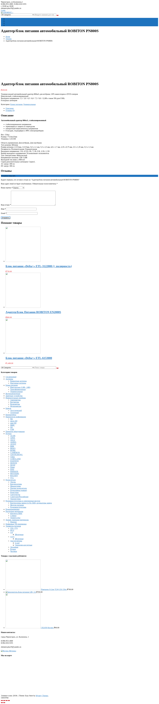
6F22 (12, 530)
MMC (12, 425)
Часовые (13, 551)
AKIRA (13, 442)
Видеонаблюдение (13, 394)
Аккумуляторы (16, 541)
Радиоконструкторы (18, 507)
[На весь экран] (6, 700)
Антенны (9, 379)
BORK (13, 450)
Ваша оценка (7, 188)
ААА (12, 537)
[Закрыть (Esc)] (2, 700)
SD (11, 427)
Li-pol (17, 543)
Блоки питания (16, 104)
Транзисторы (15, 499)
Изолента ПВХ (16, 514)
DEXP (12, 465)
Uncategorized (11, 377)
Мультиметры (15, 406)
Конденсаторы (16, 484)
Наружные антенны (18, 383)
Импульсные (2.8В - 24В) (20, 387)
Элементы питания (13, 526)
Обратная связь (12, 25)
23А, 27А (14, 528)
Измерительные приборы (16, 398)
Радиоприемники (12, 509)
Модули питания (17, 505)
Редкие (13, 549)
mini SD (13, 423)
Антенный (14, 413)
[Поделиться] (4, 700)
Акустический (16, 410)
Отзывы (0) (10, 110)
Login (3, 10)
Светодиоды (15, 495)
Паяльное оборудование (15, 431)
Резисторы (14, 492)
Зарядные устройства (14, 396)
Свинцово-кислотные (23, 545)
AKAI (12, 440)
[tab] (82, 108)
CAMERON (15, 453)
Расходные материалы (14, 511)
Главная (9, 19)
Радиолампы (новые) (18, 490)
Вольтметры (15, 404)
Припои (13, 522)
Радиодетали (11, 480)
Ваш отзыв (6, 205)
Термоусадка (15, 518)
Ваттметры (14, 402)
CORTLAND (15, 459)
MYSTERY (14, 474)
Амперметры (15, 400)
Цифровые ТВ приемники (16, 524)
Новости (9, 23)
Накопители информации (16, 417)
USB (12, 429)
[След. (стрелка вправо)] (4, 702)
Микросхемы (15, 486)
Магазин (9, 21)
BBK (12, 446)
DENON (13, 463)
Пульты (9, 434)
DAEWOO (14, 461)
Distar (12, 467)
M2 (11, 419)
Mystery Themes (42, 696)
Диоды (13, 482)
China (12, 457)
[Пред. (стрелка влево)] (2, 702)
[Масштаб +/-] (9, 700)
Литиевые (14, 547)
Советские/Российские (19, 497)
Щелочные (19, 535)
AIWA (12, 438)
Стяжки (13, 516)
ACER (12, 436)
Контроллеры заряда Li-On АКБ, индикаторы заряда (31, 503)
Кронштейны (11, 415)
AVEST (13, 444)
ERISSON (14, 471)
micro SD (13, 421)
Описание (10, 108)
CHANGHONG (16, 455)
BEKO (12, 448)
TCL (12, 478)
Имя (3, 209)
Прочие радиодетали (18, 488)
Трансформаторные (18, 389)
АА (11, 532)
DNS (12, 469)
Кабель (8, 408)
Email (4, 213)
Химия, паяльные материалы (17, 520)
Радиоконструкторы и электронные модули (23, 501)
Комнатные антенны (18, 381)
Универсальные (29, 104)
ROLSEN (14, 476)
